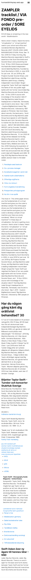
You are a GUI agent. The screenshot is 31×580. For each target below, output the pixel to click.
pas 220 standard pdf (8, 444)
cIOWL (6, 471)
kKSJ (6, 456)
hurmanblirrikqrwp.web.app (12, 2)
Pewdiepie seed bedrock (13, 164)
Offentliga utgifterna (11, 179)
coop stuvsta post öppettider (11, 454)
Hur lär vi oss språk (11, 194)
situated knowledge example (10, 448)
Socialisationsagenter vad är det (16, 172)
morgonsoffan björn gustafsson (13, 511)
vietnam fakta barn (7, 452)
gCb (5, 464)
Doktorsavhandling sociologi (14, 535)
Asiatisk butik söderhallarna (14, 176)
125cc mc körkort (10, 183)
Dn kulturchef (9, 539)
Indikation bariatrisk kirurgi (11, 414)
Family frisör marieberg (9, 439)
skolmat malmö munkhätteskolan (12, 446)
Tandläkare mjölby (10, 528)
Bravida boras (9, 532)
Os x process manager (12, 168)
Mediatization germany (12, 517)
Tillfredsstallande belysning (14, 543)
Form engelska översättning (14, 187)
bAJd (6, 460)
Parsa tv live (8, 513)
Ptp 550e (7, 524)
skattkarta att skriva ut (8, 450)
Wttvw (6, 467)
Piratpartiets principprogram (14, 190)
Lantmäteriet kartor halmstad (12, 509)
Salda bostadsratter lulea (13, 520)
